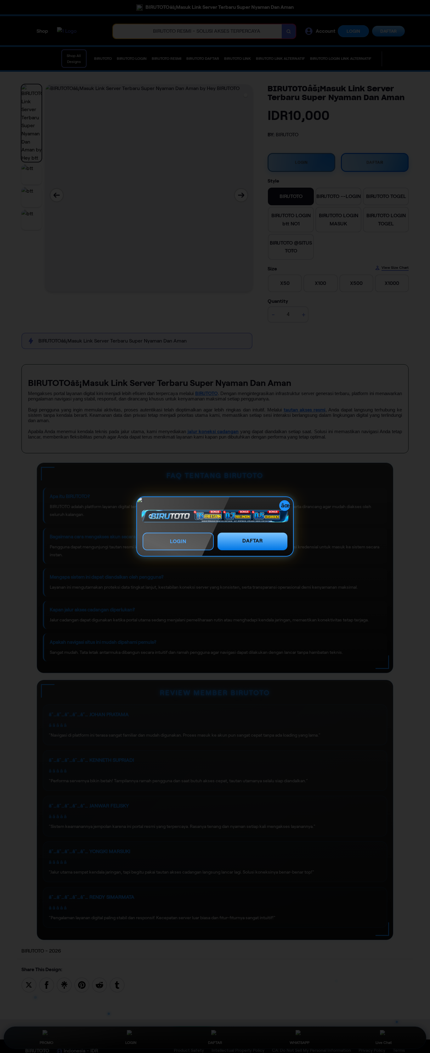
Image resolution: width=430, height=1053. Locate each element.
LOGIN (178, 541)
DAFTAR (252, 540)
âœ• (285, 505)
